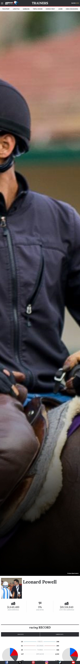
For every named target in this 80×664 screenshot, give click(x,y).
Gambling (26, 9)
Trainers (40, 3)
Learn (60, 9)
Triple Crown (37, 9)
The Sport (6, 9)
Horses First (50, 9)
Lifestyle (16, 9)
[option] (40, 293)
